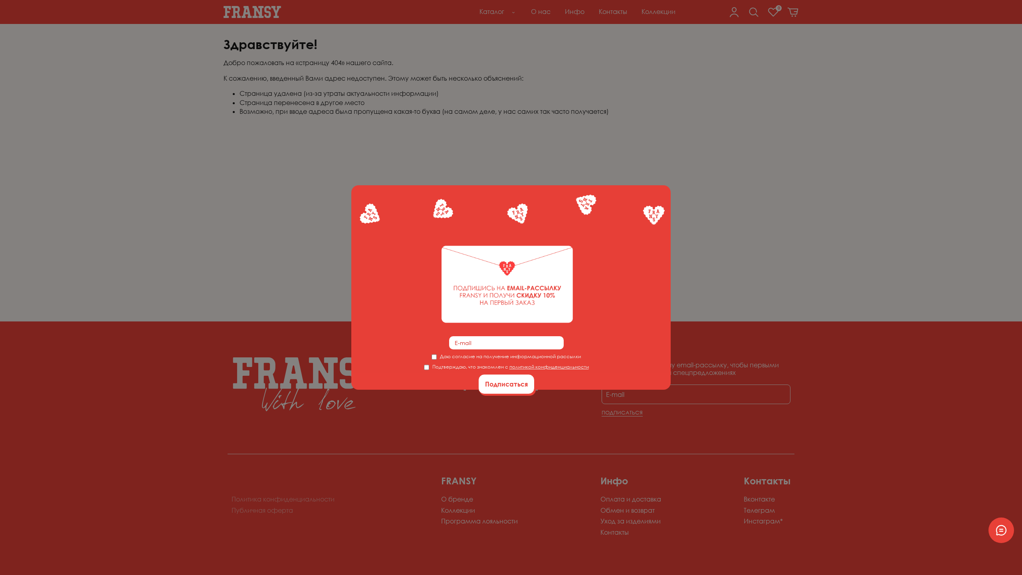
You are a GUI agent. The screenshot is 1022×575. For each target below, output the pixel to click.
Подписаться (506, 384)
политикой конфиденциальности (549, 367)
